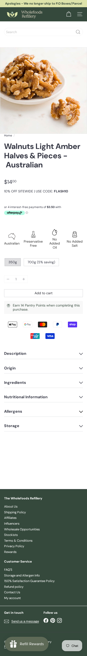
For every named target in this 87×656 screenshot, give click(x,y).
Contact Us (12, 592)
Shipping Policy (15, 512)
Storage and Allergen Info (22, 575)
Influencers (12, 523)
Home (8, 135)
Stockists (11, 535)
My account (12, 598)
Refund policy (13, 587)
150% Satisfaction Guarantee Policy (29, 581)
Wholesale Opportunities (22, 529)
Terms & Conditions (18, 541)
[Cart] (68, 14)
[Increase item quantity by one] (24, 279)
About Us (11, 506)
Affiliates (10, 518)
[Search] (78, 32)
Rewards (10, 552)
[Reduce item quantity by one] (8, 279)
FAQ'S (8, 570)
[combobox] (43, 32)
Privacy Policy (14, 546)
